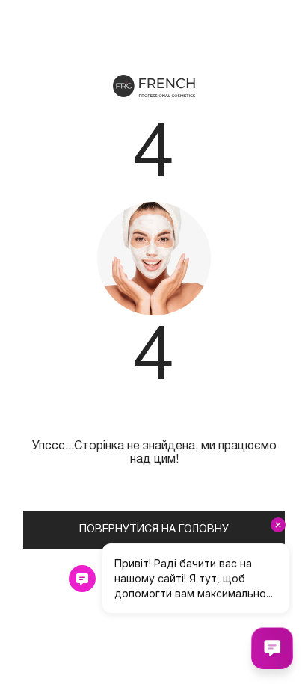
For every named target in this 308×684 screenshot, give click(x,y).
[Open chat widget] (272, 648)
